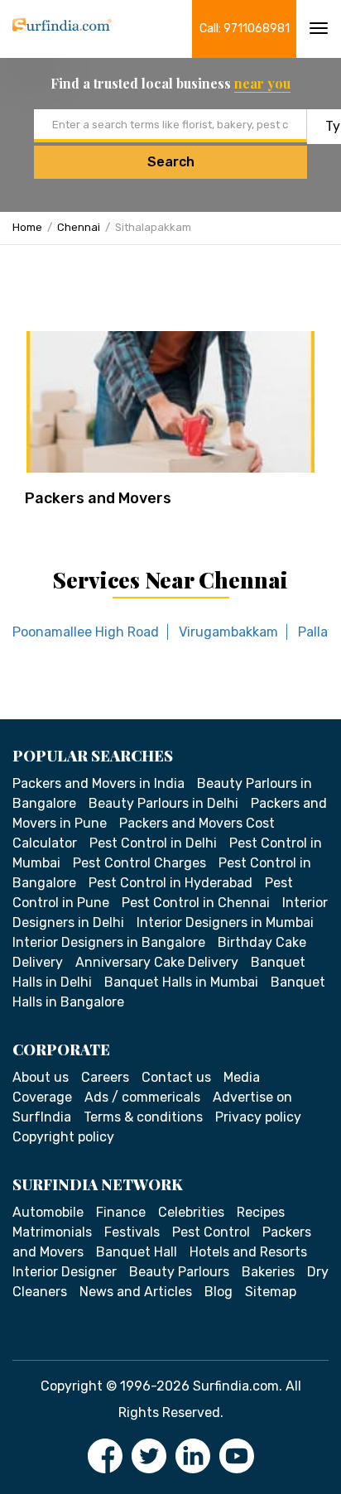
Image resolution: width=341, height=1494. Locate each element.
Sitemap (270, 1291)
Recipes (261, 1212)
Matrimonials (52, 1232)
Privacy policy (258, 1117)
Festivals (132, 1232)
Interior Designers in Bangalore (108, 942)
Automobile (48, 1212)
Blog (218, 1291)
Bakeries (268, 1272)
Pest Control (211, 1232)
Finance (121, 1212)
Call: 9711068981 (244, 29)
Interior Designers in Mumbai (225, 922)
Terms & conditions (143, 1117)
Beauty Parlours (179, 1272)
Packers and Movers (98, 498)
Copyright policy (63, 1137)
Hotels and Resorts (248, 1252)
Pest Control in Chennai (196, 902)
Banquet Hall (136, 1252)
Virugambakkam (228, 632)
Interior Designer (64, 1272)
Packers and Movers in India (98, 783)
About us (40, 1077)
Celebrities (191, 1212)
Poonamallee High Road (85, 632)
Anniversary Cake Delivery (156, 962)
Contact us (176, 1077)
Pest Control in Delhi (153, 843)
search (171, 162)
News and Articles (135, 1291)
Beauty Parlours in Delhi (163, 803)
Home (27, 227)
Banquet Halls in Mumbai (181, 982)
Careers (105, 1077)
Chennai (78, 227)
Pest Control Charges (139, 863)
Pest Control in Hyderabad (170, 883)
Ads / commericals (142, 1097)
